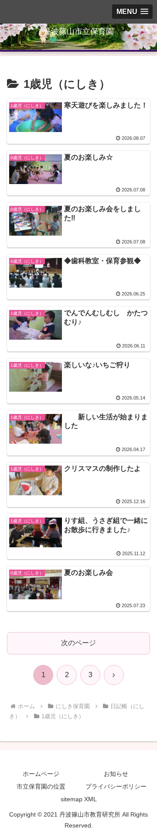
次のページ (78, 643)
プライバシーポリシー (116, 786)
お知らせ (116, 773)
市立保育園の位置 (41, 786)
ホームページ (41, 773)
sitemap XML (79, 799)
